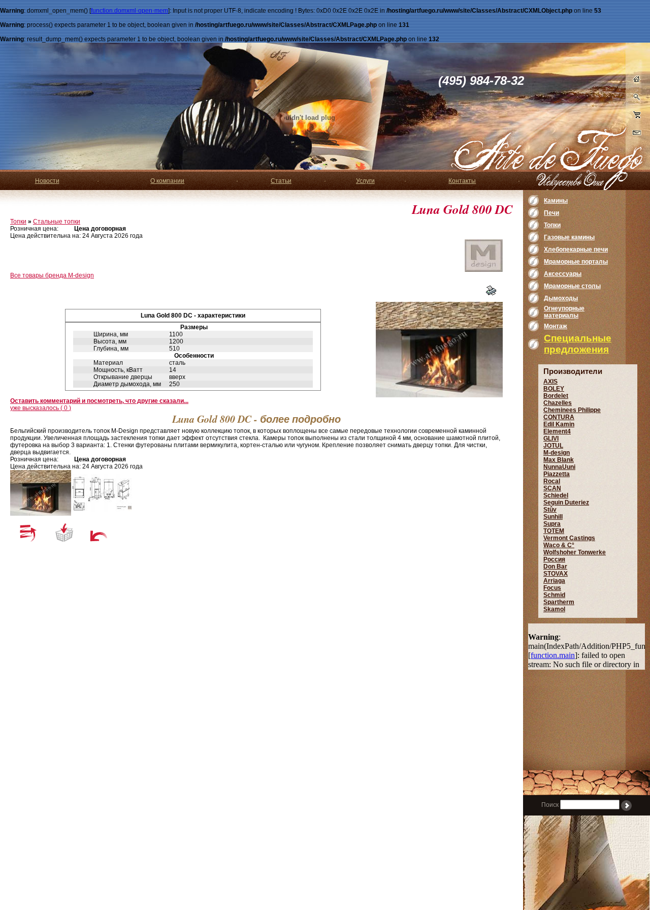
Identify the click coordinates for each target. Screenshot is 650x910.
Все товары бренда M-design (52, 275)
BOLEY (553, 388)
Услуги (365, 180)
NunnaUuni (559, 466)
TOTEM (553, 531)
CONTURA (558, 417)
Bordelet (555, 395)
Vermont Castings (569, 538)
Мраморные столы (572, 286)
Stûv (550, 509)
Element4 (557, 431)
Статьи (281, 180)
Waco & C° (558, 545)
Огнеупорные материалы (564, 312)
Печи (551, 212)
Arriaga (554, 580)
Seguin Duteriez (566, 502)
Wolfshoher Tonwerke (574, 552)
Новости (47, 180)
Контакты (462, 180)
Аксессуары (562, 273)
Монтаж (555, 326)
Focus (552, 587)
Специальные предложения (577, 344)
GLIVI (551, 438)
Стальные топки (56, 221)
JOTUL (553, 445)
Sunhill (553, 516)
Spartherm (558, 602)
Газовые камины (569, 237)
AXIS (550, 381)
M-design (556, 452)
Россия (554, 559)
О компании (167, 180)
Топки (18, 221)
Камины (556, 200)
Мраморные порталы (576, 261)
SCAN (552, 488)
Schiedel (555, 495)
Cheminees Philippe (572, 410)
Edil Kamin (558, 424)
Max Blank (558, 459)
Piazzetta (556, 474)
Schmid (554, 595)
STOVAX (555, 573)
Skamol (554, 609)
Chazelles (557, 402)
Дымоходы (561, 298)
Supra (552, 523)
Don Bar (555, 566)
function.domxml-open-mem (129, 10)
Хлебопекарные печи (576, 249)
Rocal (551, 481)
